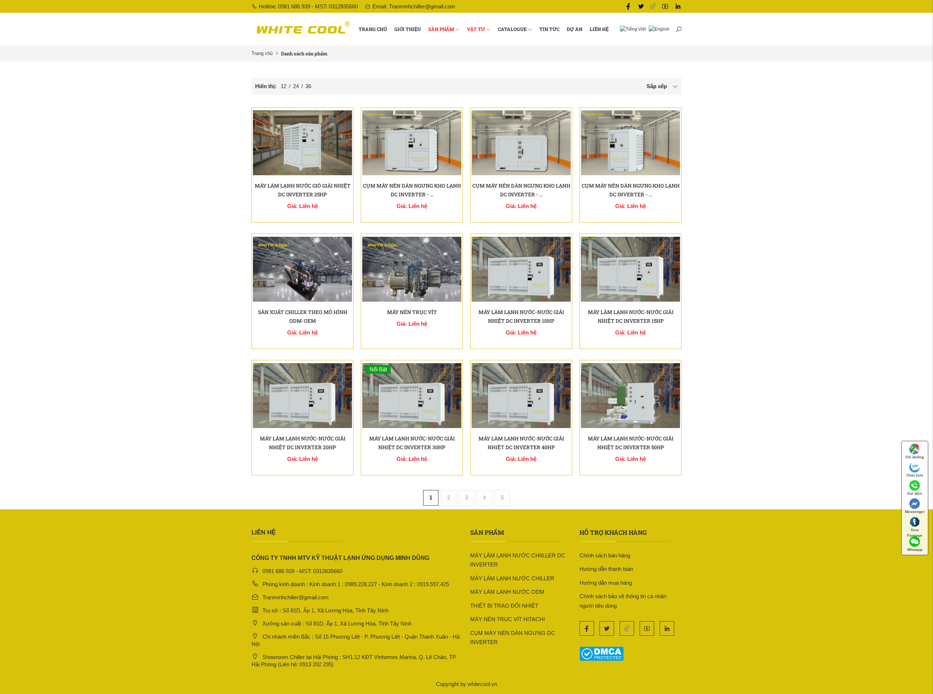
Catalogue (512, 29)
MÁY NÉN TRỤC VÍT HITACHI (507, 619)
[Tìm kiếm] (678, 29)
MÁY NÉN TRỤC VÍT (412, 312)
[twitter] (641, 6)
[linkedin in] (678, 6)
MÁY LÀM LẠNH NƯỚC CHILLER (512, 578)
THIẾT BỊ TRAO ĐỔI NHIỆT (504, 606)
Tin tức (549, 29)
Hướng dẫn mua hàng (605, 583)
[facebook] (628, 6)
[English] (658, 28)
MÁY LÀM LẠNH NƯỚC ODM (507, 592)
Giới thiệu (407, 29)
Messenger (915, 512)
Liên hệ (599, 29)
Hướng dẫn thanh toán (606, 569)
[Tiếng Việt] (631, 28)
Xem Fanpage (914, 531)
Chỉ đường (914, 457)
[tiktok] (653, 6)
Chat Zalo (914, 475)
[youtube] (665, 6)
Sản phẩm (441, 29)
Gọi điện (914, 493)
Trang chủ (373, 29)
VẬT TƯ (476, 29)
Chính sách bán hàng (604, 555)
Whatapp (914, 550)
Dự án (574, 29)
